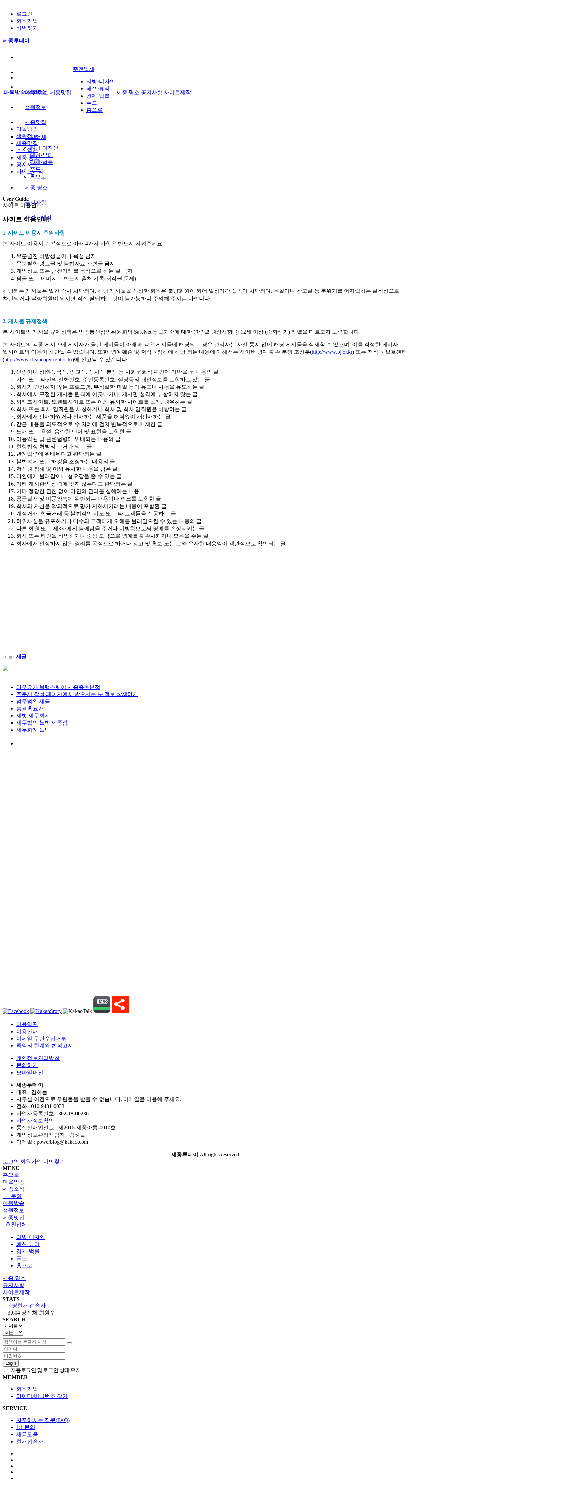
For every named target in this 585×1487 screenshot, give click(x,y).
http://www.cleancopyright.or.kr (38, 359)
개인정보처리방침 (38, 1058)
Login (10, 1363)
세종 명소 (36, 187)
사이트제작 (177, 92)
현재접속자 (29, 1441)
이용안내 (27, 1031)
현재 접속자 (27, 1305)
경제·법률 (41, 162)
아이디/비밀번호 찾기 (42, 1396)
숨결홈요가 (29, 708)
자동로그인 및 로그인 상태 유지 (45, 1370)
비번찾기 (27, 28)
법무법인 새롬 (33, 701)
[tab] (292, 1203)
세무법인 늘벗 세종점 (42, 723)
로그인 (24, 14)
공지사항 (151, 92)
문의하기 (27, 1065)
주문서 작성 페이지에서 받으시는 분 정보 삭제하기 (77, 694)
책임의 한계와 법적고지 (44, 1045)
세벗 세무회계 (33, 715)
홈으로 (38, 176)
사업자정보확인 (35, 1120)
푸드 (91, 103)
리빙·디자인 (44, 148)
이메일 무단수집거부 (41, 1038)
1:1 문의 (25, 1427)
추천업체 (83, 69)
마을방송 (14, 92)
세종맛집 (35, 122)
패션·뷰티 (41, 155)
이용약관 (27, 1024)
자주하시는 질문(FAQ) (43, 1420)
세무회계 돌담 (33, 730)
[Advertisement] (206, 599)
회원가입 (27, 21)
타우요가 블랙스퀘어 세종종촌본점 (58, 687)
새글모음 (27, 1434)
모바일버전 (29, 1072)
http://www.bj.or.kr (332, 352)
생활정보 (35, 107)
